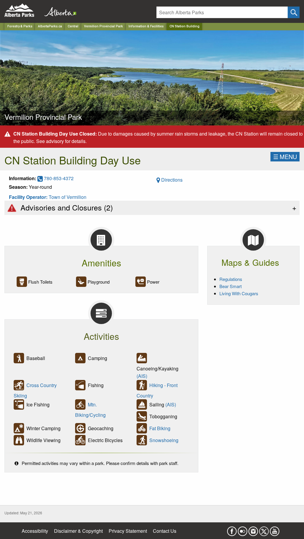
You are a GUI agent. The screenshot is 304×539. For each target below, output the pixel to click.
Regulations (230, 279)
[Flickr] (242, 529)
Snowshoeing (163, 440)
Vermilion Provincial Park (103, 26)
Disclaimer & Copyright (78, 530)
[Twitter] (264, 529)
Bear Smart (230, 286)
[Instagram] (253, 529)
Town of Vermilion (67, 197)
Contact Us (164, 530)
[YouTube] (274, 529)
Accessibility (35, 530)
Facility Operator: (29, 197)
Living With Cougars (238, 293)
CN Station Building (185, 26)
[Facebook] (232, 529)
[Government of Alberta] (58, 10)
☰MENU (285, 156)
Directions (171, 179)
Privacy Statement (128, 530)
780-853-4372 (58, 178)
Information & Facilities (146, 26)
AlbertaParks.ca (50, 26)
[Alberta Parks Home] (23, 10)
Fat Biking (159, 428)
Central (73, 26)
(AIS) (142, 376)
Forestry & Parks (19, 26)
